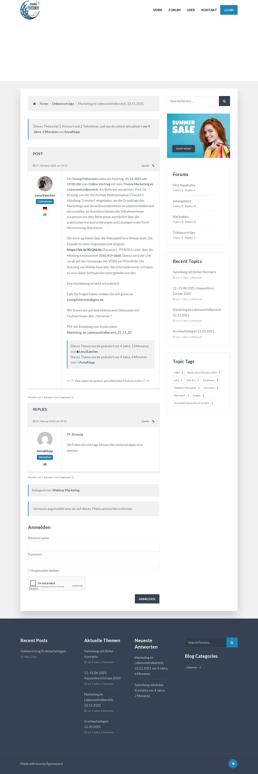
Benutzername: (38, 538)
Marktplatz (181, 217)
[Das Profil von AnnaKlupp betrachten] (45, 446)
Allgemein (193, 667)
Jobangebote (182, 201)
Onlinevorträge (63, 104)
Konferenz (210, 380)
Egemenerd (54, 764)
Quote (145, 165)
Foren (44, 104)
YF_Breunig (75, 434)
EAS (178, 380)
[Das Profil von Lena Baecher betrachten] (45, 190)
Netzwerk (181, 395)
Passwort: (35, 554)
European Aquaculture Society (193, 402)
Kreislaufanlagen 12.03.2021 (193, 331)
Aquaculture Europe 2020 (203, 372)
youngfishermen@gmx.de (85, 300)
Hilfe (178, 372)
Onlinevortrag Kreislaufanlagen (43, 651)
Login (228, 10)
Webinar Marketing (66, 490)
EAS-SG (192, 380)
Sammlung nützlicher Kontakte (194, 272)
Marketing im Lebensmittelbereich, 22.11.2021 (99, 699)
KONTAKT (209, 10)
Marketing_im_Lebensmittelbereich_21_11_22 (99, 332)
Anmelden (147, 599)
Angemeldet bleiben (45, 571)
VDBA (157, 10)
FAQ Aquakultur (184, 185)
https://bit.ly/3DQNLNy (84, 250)
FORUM (174, 10)
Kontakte (211, 387)
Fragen (198, 395)
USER (191, 10)
